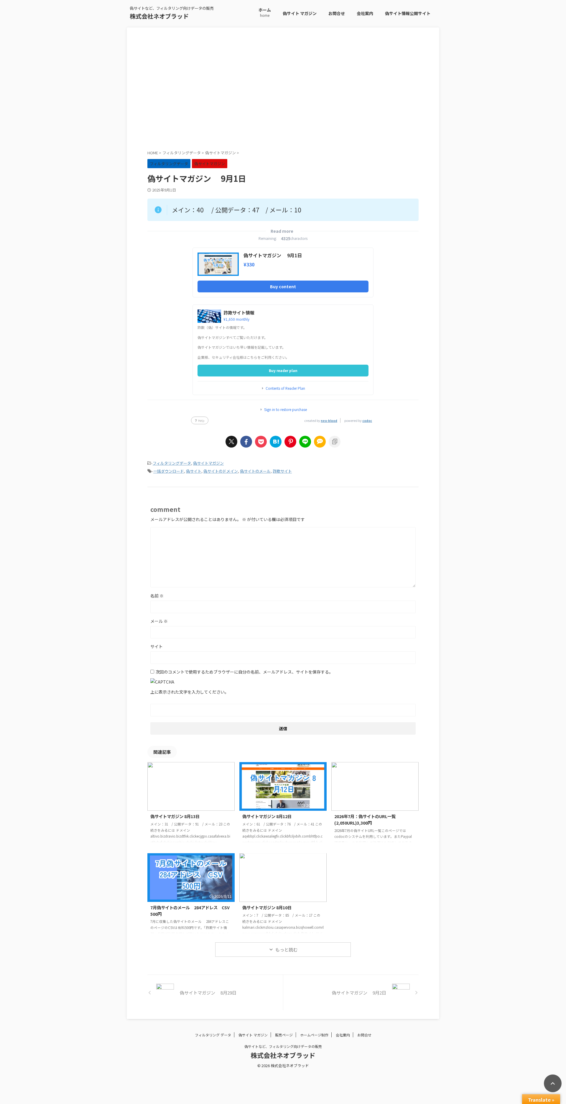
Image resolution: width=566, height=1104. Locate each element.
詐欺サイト (282, 471)
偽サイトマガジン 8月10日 (267, 907)
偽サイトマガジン (208, 463)
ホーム (265, 12)
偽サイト (193, 471)
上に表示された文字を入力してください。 (189, 692)
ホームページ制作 (314, 1034)
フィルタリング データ (213, 1034)
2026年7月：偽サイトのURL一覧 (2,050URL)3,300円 (371, 819)
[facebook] (246, 442)
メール (159, 621)
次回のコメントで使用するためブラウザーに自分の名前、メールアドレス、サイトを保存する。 (244, 672)
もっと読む (286, 949)
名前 (157, 596)
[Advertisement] (283, 93)
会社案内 (365, 13)
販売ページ (284, 1034)
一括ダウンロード (168, 471)
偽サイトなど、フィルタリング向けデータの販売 (283, 1046)
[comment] (320, 442)
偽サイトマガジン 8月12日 (267, 816)
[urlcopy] (334, 442)
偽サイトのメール (255, 471)
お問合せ (336, 13)
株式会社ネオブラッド (159, 16)
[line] (305, 442)
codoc (367, 420)
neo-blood (329, 420)
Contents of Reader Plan (285, 388)
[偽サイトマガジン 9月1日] (276, 442)
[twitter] (231, 442)
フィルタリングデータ (172, 463)
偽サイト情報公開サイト (407, 13)
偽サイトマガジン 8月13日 (175, 816)
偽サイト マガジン (300, 13)
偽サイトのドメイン (220, 471)
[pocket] (261, 442)
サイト (156, 646)
